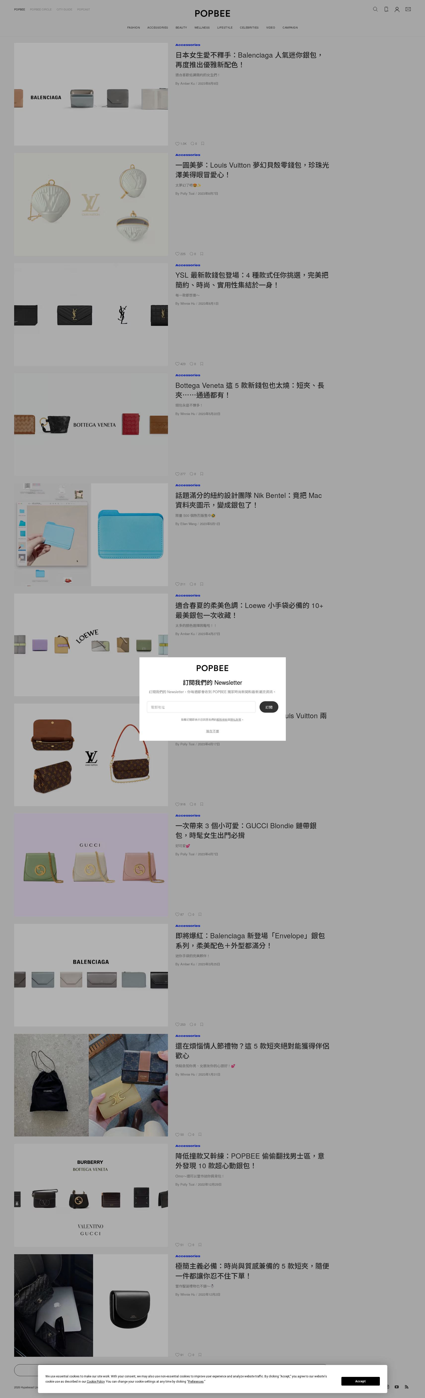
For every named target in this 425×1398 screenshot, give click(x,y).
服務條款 (222, 719)
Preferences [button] (196, 1381)
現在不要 (212, 730)
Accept (360, 1381)
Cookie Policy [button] (95, 1381)
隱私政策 (235, 719)
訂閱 (268, 706)
